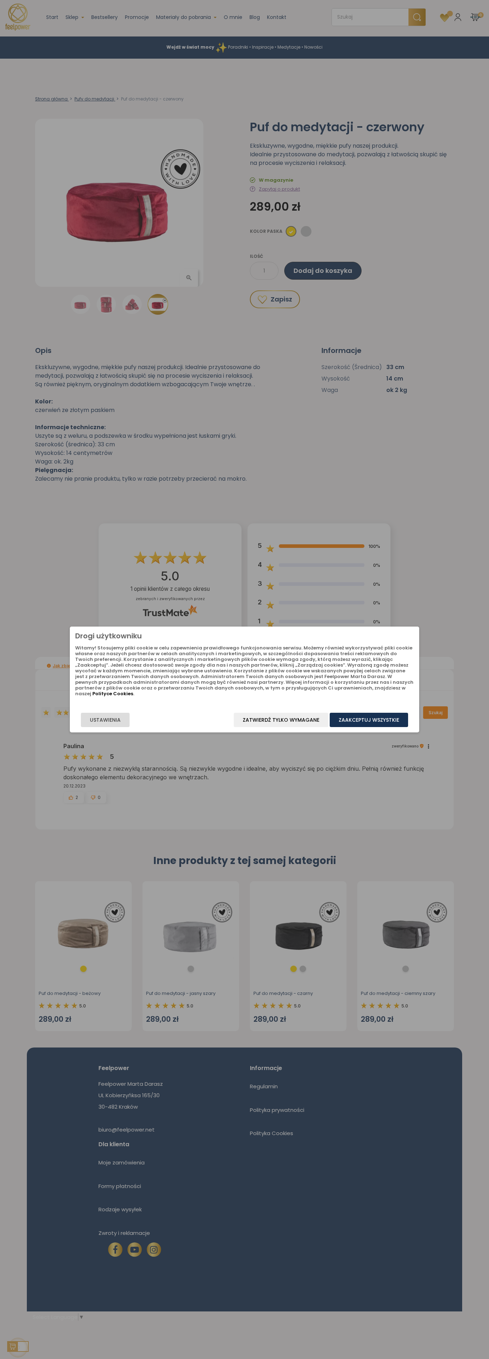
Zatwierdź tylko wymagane (281, 719)
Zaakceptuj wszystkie (369, 719)
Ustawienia (105, 719)
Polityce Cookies (112, 693)
